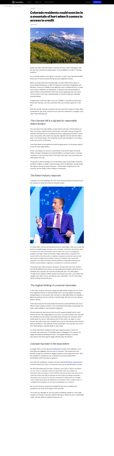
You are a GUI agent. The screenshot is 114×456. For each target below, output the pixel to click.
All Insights (8, 6)
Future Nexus (19, 2)
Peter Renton (33, 24)
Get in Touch (49, 2)
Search (88, 2)
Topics (29, 2)
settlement (56, 349)
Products (38, 2)
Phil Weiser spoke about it (74, 362)
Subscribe (97, 2)
